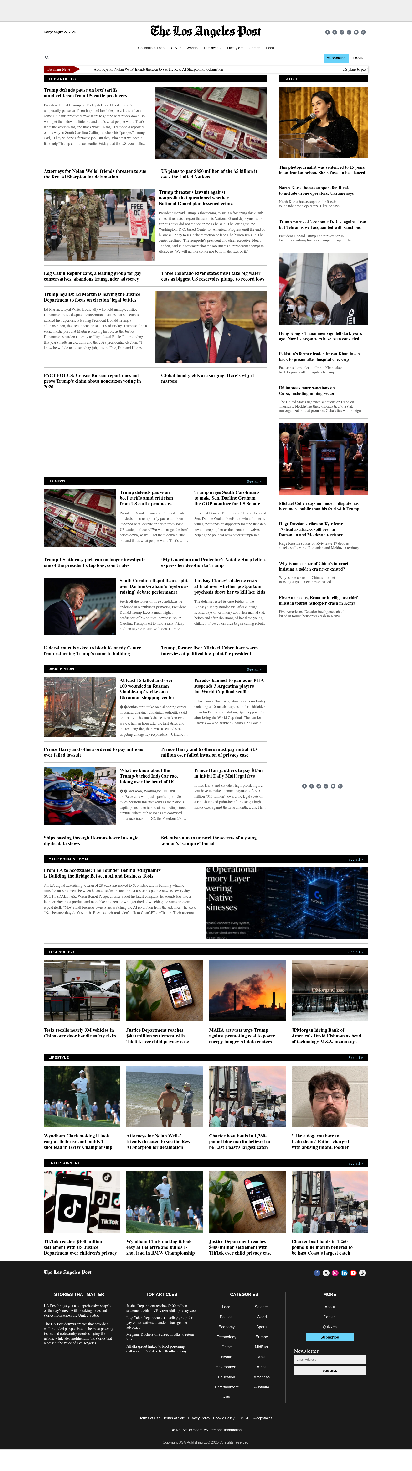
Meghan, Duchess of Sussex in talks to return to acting (160, 1336)
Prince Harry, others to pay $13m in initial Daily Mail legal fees (228, 773)
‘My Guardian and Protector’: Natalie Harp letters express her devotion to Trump (213, 562)
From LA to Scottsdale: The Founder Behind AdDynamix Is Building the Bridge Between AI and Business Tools (102, 873)
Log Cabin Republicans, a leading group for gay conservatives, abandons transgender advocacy (92, 276)
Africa (262, 1367)
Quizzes (330, 1327)
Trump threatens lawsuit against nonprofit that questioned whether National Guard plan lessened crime (196, 197)
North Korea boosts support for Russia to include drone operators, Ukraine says (316, 190)
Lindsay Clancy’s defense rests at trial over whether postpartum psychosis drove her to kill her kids (229, 586)
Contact (329, 1317)
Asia (262, 1357)
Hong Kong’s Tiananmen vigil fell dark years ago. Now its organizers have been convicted (320, 335)
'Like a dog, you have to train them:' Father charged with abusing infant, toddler (320, 1141)
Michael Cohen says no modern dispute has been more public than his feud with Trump (319, 506)
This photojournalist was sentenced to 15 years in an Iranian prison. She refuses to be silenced (322, 169)
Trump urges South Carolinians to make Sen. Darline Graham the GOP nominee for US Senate (227, 498)
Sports (261, 1327)
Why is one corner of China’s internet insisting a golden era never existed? (313, 566)
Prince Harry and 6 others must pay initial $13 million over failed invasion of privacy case (209, 752)
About (330, 1307)
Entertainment (226, 1387)
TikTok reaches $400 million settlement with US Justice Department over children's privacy (80, 1247)
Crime (226, 1347)
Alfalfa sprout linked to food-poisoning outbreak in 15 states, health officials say (156, 1348)
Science (262, 1307)
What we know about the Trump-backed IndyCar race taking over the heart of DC (149, 776)
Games (254, 48)
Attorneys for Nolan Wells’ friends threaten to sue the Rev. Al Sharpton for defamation (116, 69)
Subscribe (330, 1370)
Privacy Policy (199, 1418)
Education (226, 1377)
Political (226, 1317)
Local (226, 1307)
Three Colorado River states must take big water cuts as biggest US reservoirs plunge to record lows (213, 276)
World (262, 1317)
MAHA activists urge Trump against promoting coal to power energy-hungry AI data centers (242, 1035)
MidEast (262, 1347)
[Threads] (363, 32)
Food (270, 48)
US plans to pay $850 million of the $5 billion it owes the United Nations (355, 69)
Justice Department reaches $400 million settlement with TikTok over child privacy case (157, 1035)
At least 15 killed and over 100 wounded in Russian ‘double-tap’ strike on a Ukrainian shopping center (147, 688)
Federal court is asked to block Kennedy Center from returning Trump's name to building (92, 650)
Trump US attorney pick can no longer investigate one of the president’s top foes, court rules (94, 562)
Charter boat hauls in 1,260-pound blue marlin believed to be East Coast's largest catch (239, 1141)
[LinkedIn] (349, 32)
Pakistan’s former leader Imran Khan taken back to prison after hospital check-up (319, 356)
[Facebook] (327, 32)
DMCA (243, 1418)
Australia (261, 1387)
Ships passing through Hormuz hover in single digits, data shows (91, 840)
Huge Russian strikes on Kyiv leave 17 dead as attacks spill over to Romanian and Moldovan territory (311, 529)
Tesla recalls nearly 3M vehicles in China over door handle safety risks (80, 1033)
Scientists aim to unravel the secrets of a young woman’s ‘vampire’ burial (209, 840)
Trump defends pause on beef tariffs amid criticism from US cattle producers (85, 93)
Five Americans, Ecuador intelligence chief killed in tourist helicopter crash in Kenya (318, 600)
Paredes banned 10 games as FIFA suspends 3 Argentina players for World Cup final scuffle (229, 686)
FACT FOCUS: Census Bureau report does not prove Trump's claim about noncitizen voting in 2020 (92, 381)
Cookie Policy (224, 1418)
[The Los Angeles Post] (206, 32)
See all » (254, 481)
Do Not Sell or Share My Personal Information (206, 1430)
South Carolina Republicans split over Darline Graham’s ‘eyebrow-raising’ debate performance (154, 586)
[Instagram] (342, 32)
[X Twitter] (334, 32)
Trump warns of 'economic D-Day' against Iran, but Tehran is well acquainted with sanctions (323, 224)
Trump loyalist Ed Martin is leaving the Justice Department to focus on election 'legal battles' (92, 297)
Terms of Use (149, 1418)
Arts (226, 1397)
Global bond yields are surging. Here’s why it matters (207, 378)
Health (226, 1357)
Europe (262, 1337)
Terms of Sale (174, 1418)
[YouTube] (356, 32)
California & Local (151, 48)
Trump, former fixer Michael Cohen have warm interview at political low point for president (209, 650)
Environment (226, 1367)
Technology (226, 1337)
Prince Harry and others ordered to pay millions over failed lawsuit (93, 752)
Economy (227, 1327)
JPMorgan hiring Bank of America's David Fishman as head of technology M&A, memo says (326, 1035)
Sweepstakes (262, 1418)
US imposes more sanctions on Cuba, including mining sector (307, 390)
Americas (262, 1377)
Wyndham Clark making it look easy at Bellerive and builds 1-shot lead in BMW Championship (78, 1141)
